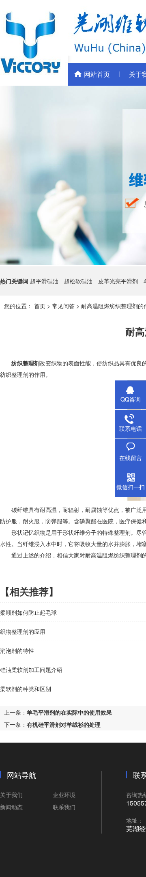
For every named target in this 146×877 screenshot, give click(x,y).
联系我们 (64, 807)
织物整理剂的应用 (22, 631)
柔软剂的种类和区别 (25, 689)
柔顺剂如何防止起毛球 (28, 612)
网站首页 (97, 74)
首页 (39, 306)
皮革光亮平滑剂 (118, 281)
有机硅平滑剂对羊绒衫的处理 (64, 724)
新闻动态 (11, 807)
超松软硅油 (78, 281)
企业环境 (64, 795)
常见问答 (63, 306)
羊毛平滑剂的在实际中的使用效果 (69, 712)
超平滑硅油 (44, 281)
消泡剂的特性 (17, 650)
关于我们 (11, 795)
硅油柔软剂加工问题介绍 (31, 669)
